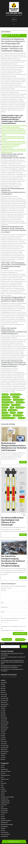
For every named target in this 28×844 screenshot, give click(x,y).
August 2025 (4, 706)
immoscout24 (4, 804)
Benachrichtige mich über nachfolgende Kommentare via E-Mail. (13, 627)
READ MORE (24, 462)
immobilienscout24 (5, 800)
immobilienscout (4, 798)
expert (2, 777)
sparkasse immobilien (6, 820)
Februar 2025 (4, 718)
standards (20, 412)
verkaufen (3, 828)
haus (2, 781)
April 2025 (3, 714)
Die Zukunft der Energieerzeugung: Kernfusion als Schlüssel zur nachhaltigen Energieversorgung (13, 561)
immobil (2, 795)
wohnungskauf (4, 836)
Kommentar (3, 590)
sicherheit (12, 412)
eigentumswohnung (5, 775)
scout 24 (3, 814)
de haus (2, 767)
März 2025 (3, 716)
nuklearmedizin (4, 810)
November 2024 (4, 724)
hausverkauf (3, 791)
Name (2, 602)
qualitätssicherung (16, 404)
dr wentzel (3, 773)
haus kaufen (3, 783)
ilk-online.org (14, 13)
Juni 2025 (3, 710)
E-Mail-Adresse (4, 607)
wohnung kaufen (4, 832)
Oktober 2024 (4, 725)
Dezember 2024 (4, 722)
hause (2, 785)
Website (2, 611)
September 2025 (4, 704)
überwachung (21, 417)
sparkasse (3, 818)
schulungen (4, 412)
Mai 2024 (3, 735)
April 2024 (3, 737)
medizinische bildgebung (7, 402)
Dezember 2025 (4, 698)
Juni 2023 (3, 757)
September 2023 (4, 751)
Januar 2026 (4, 696)
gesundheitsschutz (6, 399)
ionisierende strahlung (19, 399)
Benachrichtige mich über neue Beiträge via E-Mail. (13, 630)
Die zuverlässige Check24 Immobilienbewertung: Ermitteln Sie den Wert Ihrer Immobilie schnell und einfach (12, 662)
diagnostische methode (16, 394)
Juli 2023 (3, 755)
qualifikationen (5, 404)
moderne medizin (20, 402)
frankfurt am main (5, 779)
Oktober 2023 (4, 749)
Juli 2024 (3, 731)
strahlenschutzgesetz (18, 415)
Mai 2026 (3, 688)
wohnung (3, 830)
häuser (2, 787)
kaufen (2, 806)
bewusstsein (5, 394)
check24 (3, 765)
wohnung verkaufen (5, 834)
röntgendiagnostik (13, 410)
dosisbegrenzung (6, 397)
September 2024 (4, 727)
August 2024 (4, 729)
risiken (11, 407)
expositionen (16, 397)
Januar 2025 (4, 720)
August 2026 (4, 682)
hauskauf (3, 789)
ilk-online (14, 34)
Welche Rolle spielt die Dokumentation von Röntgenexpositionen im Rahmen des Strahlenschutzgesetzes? (11, 146)
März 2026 (3, 692)
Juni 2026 (3, 686)
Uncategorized (6, 31)
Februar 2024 (4, 741)
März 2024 (3, 739)
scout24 (2, 816)
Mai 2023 (3, 759)
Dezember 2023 (4, 745)
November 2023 (4, 747)
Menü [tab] (14, 19)
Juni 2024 (3, 733)
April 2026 (3, 690)
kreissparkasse (4, 808)
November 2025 (4, 700)
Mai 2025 (3, 712)
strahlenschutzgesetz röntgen (8, 417)
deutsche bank (4, 769)
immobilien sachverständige (7, 797)
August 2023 (4, 753)
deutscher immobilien (6, 771)
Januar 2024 (4, 743)
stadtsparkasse (4, 822)
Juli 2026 (3, 684)
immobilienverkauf (5, 802)
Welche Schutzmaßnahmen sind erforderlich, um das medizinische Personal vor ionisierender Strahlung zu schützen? (13, 133)
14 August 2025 (6, 34)
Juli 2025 (3, 708)
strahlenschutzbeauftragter (7, 824)
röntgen (4, 410)
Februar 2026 (4, 694)
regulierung (4, 407)
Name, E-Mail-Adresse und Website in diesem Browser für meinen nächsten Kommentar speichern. (13, 619)
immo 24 (3, 793)
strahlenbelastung (6, 415)
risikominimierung (20, 407)
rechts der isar (4, 812)
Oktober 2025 (4, 702)
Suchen (3, 643)
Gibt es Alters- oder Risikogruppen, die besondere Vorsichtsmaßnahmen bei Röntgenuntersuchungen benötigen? (13, 138)
